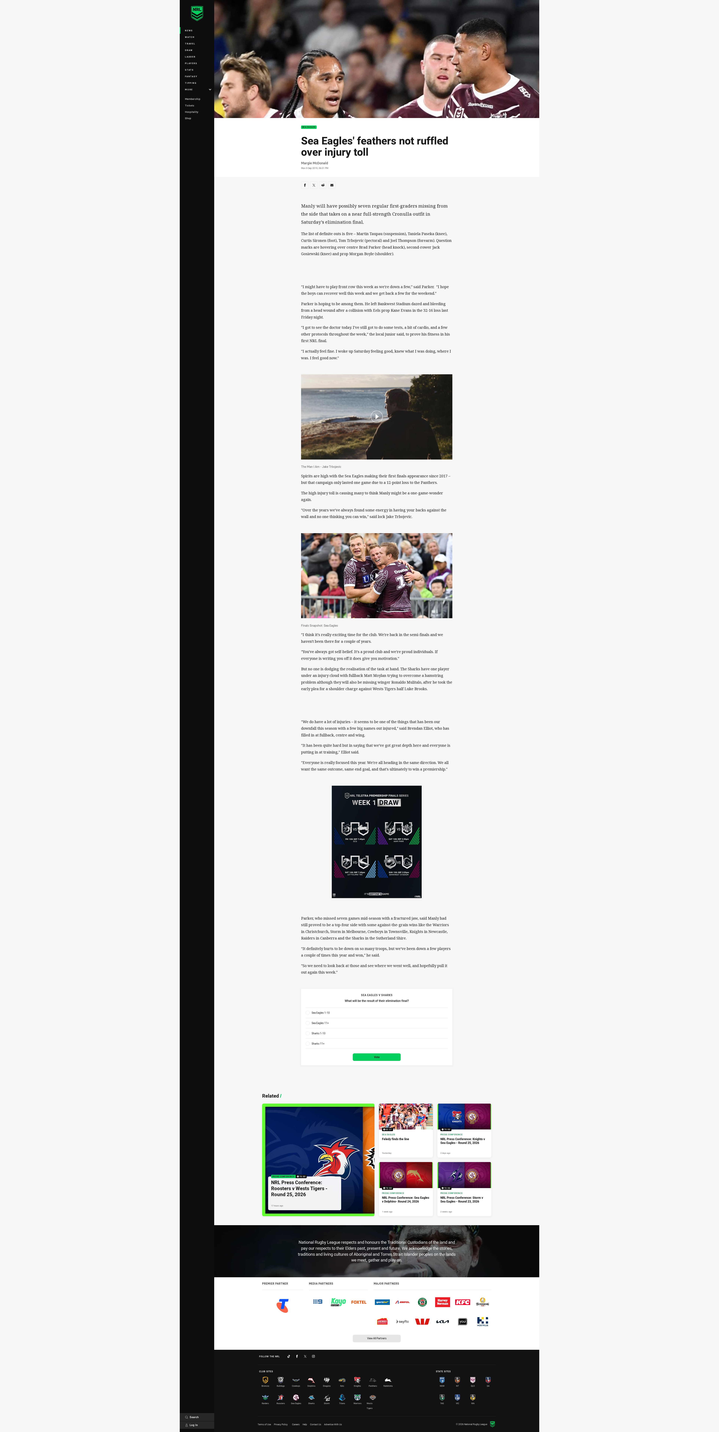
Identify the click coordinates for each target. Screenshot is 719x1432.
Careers (296, 1424)
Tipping (191, 82)
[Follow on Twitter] (305, 1356)
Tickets (189, 105)
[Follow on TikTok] (288, 1356)
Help (305, 1424)
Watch (190, 37)
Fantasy (191, 76)
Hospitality (191, 112)
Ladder (190, 56)
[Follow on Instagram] (313, 1356)
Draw (189, 50)
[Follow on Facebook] (296, 1356)
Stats (189, 69)
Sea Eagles (308, 127)
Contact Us (315, 1424)
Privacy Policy (281, 1424)
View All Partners (376, 1338)
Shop (188, 118)
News (189, 30)
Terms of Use (264, 1424)
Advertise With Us (333, 1424)
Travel (190, 43)
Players (191, 63)
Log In (194, 1425)
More (189, 89)
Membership (192, 99)
